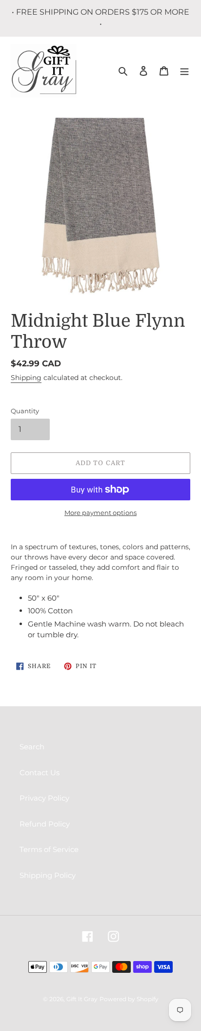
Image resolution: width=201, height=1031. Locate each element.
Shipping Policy (48, 875)
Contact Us (40, 772)
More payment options (100, 512)
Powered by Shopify (129, 999)
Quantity (25, 411)
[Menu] (184, 70)
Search (32, 746)
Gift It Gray (82, 999)
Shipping (26, 377)
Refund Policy (45, 824)
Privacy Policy (44, 798)
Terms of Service (49, 849)
